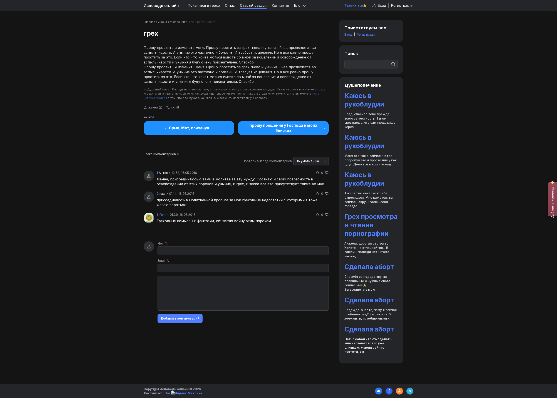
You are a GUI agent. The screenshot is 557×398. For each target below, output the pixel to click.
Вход (381, 5)
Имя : (163, 243)
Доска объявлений (171, 21)
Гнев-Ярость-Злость (202, 21)
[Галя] (149, 218)
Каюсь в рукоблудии (364, 100)
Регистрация (402, 5)
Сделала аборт (369, 267)
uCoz (167, 393)
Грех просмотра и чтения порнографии (371, 225)
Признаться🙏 (356, 5)
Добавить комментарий (180, 318)
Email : (163, 260)
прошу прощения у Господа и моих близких (283, 128)
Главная (149, 21)
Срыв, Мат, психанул (189, 128)
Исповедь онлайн (161, 5)
